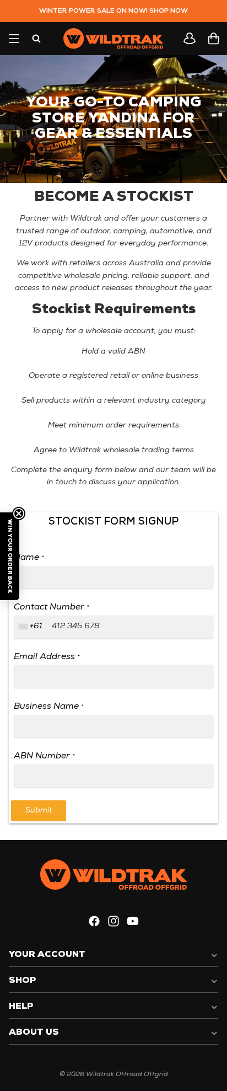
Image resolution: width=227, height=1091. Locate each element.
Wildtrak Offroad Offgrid (127, 1074)
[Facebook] (94, 921)
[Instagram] (113, 921)
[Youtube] (132, 921)
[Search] (36, 38)
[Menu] (14, 38)
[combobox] (31, 627)
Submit (38, 810)
